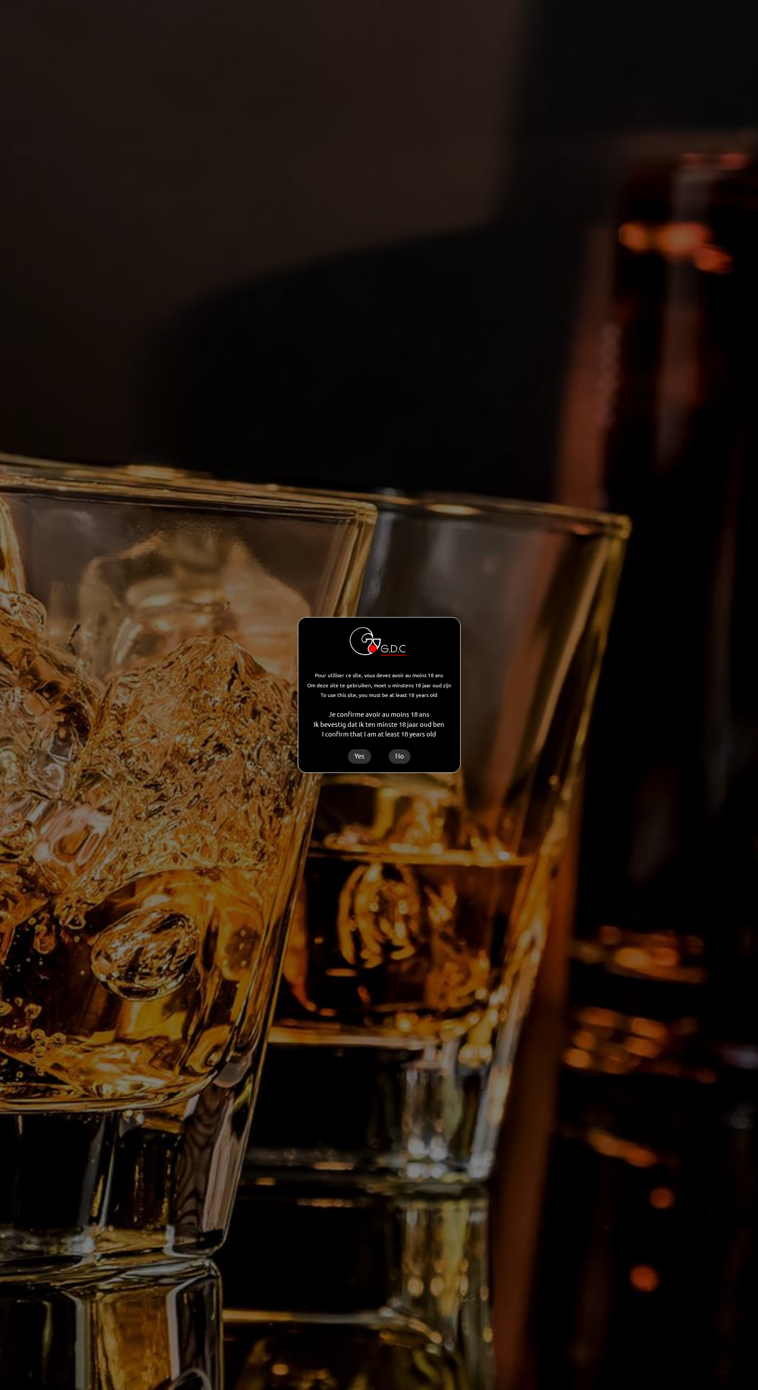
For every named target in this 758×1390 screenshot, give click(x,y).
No (399, 756)
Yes (359, 756)
